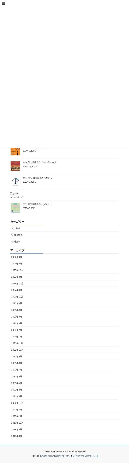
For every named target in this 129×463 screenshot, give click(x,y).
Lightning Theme (63, 456)
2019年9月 (16, 429)
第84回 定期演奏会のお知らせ (37, 178)
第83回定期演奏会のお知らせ (37, 204)
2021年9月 (16, 356)
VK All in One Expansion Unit (85, 456)
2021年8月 (16, 363)
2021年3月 (16, 396)
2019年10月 (17, 423)
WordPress (47, 456)
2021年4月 (16, 389)
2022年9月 (16, 316)
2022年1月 (16, 336)
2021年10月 (17, 350)
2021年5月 (16, 383)
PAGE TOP (123, 446)
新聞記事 (15, 241)
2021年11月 (17, 343)
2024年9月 (16, 290)
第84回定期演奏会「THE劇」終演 (39, 162)
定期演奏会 (16, 235)
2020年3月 (16, 409)
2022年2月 (16, 330)
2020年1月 (16, 416)
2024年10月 (17, 283)
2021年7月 (16, 369)
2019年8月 (16, 436)
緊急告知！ (15, 193)
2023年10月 (17, 296)
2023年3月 (16, 310)
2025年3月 (16, 277)
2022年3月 (16, 323)
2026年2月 (16, 263)
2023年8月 (16, 303)
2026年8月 (16, 257)
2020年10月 (17, 403)
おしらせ (15, 228)
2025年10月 (17, 270)
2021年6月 (16, 376)
